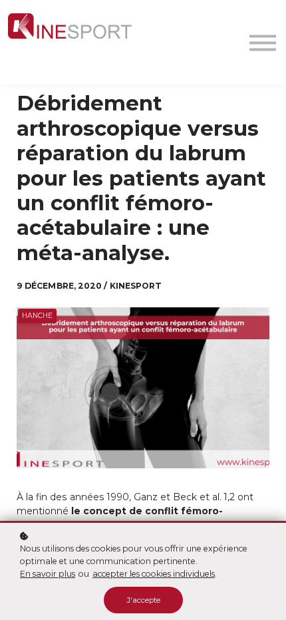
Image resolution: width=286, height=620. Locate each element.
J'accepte (143, 600)
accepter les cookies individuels (153, 574)
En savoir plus (47, 574)
